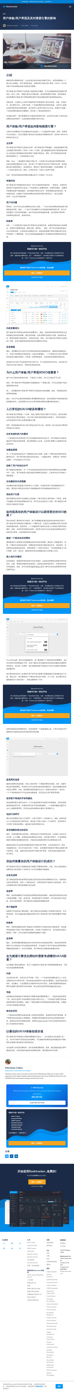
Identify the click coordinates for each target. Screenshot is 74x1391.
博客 (28, 1285)
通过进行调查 (25, 914)
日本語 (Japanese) (52, 1288)
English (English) (52, 1271)
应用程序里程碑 (52, 1261)
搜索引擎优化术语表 (33, 1288)
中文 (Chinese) (51, 1310)
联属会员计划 (31, 1283)
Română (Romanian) (50, 1351)
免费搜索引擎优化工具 (34, 1294)
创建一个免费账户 (37, 273)
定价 (48, 1259)
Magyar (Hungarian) (50, 1333)
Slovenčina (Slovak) (50, 1356)
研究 (45, 457)
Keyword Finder (32, 1245)
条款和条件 (50, 1242)
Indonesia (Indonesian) (50, 1338)
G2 (20, 1248)
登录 (41, 277)
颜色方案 (59, 805)
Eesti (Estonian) (51, 1326)
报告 (57, 542)
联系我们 (63, 1243)
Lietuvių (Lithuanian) (50, 1343)
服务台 (49, 1264)
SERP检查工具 (46, 729)
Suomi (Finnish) (51, 1329)
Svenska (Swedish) (52, 1304)
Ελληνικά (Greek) (52, 1323)
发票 (22, 161)
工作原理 (30, 1280)
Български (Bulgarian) (50, 1314)
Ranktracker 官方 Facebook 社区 (20, 1243)
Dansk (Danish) (51, 1320)
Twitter (4, 1248)
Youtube (12, 1243)
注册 (48, 1256)
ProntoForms (40, 1021)
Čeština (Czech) (51, 1317)
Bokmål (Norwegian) (50, 1374)
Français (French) (52, 1282)
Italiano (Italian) (51, 1285)
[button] (70, 6)
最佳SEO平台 (56, 986)
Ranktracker (10, 6)
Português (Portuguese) (51, 1300)
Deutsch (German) (50, 1275)
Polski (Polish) (51, 1296)
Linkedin (12, 1248)
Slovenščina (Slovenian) (50, 1361)
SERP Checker (31, 1248)
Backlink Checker (32, 1254)
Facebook (4, 1243)
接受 (59, 1386)
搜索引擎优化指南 (33, 1291)
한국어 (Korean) (52, 1370)
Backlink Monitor (32, 1257)
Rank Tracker (31, 1242)
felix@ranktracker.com (65, 1272)
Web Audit (30, 1251)
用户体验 (44, 150)
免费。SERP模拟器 (33, 1265)
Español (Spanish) (52, 1279)
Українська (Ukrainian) (50, 1366)
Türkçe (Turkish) (51, 1307)
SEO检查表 (30, 1260)
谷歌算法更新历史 (33, 1300)
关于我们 (63, 1246)
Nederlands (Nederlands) (51, 1292)
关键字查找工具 (36, 567)
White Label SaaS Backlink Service (35, 1276)
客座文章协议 (31, 1297)
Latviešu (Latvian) (52, 1347)
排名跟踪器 (38, 234)
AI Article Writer (32, 1262)
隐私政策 (49, 1245)
